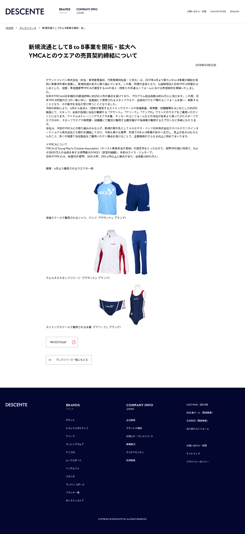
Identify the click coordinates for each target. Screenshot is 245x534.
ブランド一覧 (72, 492)
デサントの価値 (134, 428)
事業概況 (130, 444)
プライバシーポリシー (197, 461)
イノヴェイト (72, 468)
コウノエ (70, 476)
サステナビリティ (135, 452)
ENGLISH (234, 11)
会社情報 (130, 420)
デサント (70, 420)
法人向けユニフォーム (197, 428)
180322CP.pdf (58, 342)
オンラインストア (75, 500)
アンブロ (70, 452)
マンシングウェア (75, 444)
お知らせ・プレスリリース (139, 436)
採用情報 (130, 460)
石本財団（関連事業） (197, 420)
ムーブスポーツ (73, 460)
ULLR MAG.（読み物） (198, 404)
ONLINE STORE (218, 11)
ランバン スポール (75, 484)
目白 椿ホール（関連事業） (200, 412)
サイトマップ (193, 453)
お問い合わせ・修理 (196, 11)
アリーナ (70, 436)
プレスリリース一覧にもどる (72, 359)
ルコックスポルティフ (77, 428)
